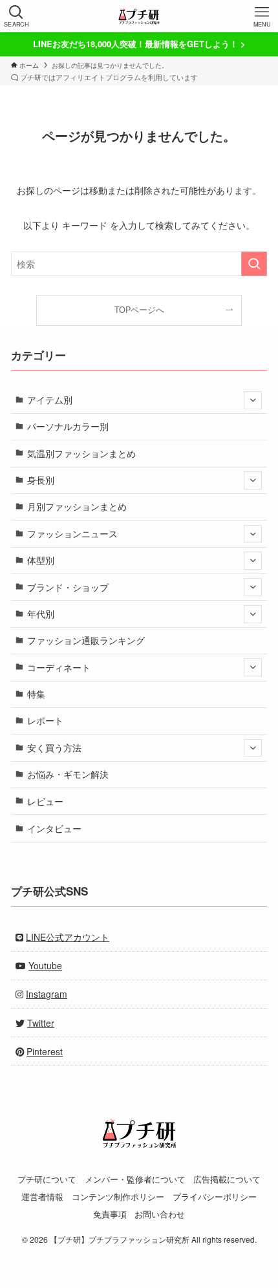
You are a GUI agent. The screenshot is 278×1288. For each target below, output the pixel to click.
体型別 (40, 559)
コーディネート (59, 667)
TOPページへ (139, 310)
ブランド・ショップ (68, 587)
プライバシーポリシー (215, 1196)
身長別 (40, 479)
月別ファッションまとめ (77, 506)
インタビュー (54, 828)
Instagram (46, 993)
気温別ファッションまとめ (81, 453)
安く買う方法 (54, 747)
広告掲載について (227, 1179)
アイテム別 (49, 399)
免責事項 (110, 1214)
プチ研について (46, 1179)
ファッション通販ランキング (86, 640)
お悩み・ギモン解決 (68, 773)
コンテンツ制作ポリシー (118, 1196)
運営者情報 (42, 1196)
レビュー (45, 801)
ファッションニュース (72, 533)
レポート (45, 720)
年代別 (40, 613)
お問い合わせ (159, 1214)
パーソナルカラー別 (68, 426)
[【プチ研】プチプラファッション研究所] (139, 16)
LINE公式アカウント (67, 936)
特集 (36, 693)
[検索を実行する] (254, 264)
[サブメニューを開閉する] (253, 400)
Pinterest (45, 1051)
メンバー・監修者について (135, 1179)
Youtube (45, 965)
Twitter (40, 1022)
